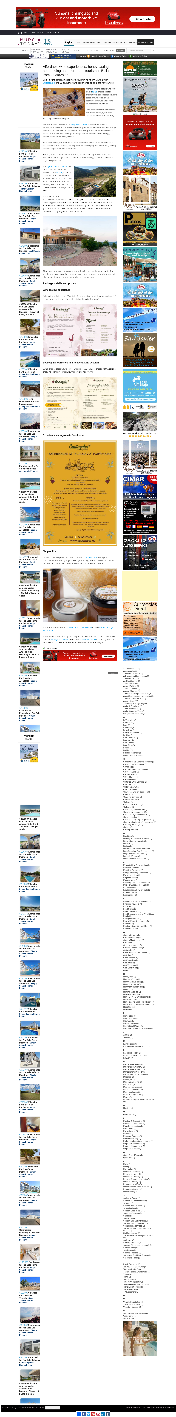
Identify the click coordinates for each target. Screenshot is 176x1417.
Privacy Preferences (53, 1408)
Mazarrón (123, 42)
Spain (94, 91)
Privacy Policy (145, 1407)
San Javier (133, 42)
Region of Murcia (79, 124)
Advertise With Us (168, 1407)
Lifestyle (77, 50)
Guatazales (49, 83)
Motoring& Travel (66, 50)
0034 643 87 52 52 (87, 639)
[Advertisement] (140, 586)
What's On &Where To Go (51, 50)
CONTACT (27, 33)
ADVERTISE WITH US (38, 33)
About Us (159, 1407)
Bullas (59, 172)
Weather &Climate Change (37, 50)
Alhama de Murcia (88, 42)
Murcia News (24, 50)
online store (91, 557)
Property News (91, 50)
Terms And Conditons (133, 1407)
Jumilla (98, 42)
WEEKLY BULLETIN (53, 33)
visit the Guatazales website (79, 627)
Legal (153, 1407)
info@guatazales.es (59, 639)
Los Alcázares (113, 42)
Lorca (105, 42)
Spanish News (108, 50)
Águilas (77, 42)
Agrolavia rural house (57, 166)
